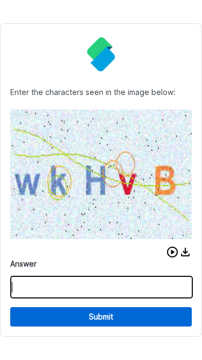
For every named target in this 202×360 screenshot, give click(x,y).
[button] (172, 252)
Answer (23, 263)
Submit (101, 316)
